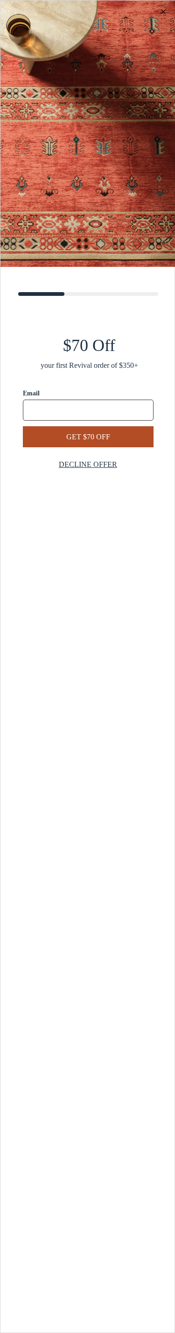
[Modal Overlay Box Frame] (87, 666)
